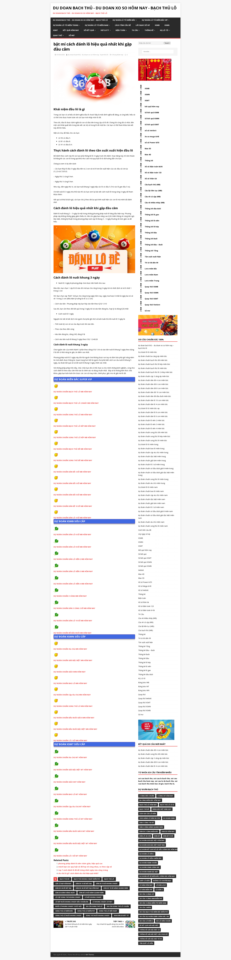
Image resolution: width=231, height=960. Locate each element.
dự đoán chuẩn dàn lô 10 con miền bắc (153, 400)
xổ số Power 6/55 (152, 142)
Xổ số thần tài (151, 178)
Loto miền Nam (151, 275)
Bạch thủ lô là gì (167, 805)
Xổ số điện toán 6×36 (146, 610)
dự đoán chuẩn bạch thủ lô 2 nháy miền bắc (155, 372)
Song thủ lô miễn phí (86, 911)
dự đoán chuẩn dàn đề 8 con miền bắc (153, 388)
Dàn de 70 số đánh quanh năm (115, 888)
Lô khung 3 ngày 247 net (102, 902)
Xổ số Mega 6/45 (144, 586)
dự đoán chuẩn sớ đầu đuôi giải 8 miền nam (155, 511)
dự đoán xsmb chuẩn (148, 863)
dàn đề (157, 836)
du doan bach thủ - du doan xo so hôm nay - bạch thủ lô (88, 55)
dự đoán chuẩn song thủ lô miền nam (153, 526)
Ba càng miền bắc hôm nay (150, 800)
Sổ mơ (71, 35)
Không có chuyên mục (162, 881)
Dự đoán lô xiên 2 (146, 854)
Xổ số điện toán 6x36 (153, 166)
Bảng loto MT (143, 686)
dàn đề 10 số (168, 836)
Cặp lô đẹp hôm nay (63, 884)
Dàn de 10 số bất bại (84, 884)
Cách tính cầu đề (123, 25)
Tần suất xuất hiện (153, 256)
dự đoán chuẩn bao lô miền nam (151, 491)
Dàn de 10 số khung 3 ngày (107, 884)
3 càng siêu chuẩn (146, 796)
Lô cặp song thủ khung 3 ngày (67, 897)
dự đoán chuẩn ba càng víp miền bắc (152, 356)
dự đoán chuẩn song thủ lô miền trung (153, 479)
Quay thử (57, 35)
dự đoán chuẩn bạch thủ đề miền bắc (152, 360)
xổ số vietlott (150, 130)
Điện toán (120, 30)
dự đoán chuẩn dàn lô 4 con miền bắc (153, 404)
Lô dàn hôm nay (146, 885)
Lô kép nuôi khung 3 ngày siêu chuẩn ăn (71, 902)
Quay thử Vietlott (152, 305)
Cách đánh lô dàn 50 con (149, 818)
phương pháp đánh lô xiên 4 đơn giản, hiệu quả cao (80, 863)
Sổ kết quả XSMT (152, 124)
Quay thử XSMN (151, 293)
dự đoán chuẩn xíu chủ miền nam (151, 522)
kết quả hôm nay (152, 106)
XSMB (157, 25)
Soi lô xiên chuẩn (163, 921)
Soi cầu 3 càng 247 (146, 894)
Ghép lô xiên (144, 881)
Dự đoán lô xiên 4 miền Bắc (150, 858)
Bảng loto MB (143, 682)
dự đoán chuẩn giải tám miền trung (152, 460)
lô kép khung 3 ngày (93, 897)
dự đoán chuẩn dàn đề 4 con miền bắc (153, 380)
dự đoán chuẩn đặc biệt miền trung (152, 456)
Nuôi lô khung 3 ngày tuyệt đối (68, 906)
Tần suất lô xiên (146, 943)
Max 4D (148, 154)
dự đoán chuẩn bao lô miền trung (151, 448)
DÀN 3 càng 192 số (146, 823)
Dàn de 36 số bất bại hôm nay (87, 888)
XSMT (55, 30)
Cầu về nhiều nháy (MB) (155, 202)
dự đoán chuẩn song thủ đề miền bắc (153, 432)
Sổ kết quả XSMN (152, 118)
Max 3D (148, 148)
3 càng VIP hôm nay (165, 796)
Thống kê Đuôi (151, 238)
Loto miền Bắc (151, 269)
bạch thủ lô (109, 879)
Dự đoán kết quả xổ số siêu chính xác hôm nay (158, 849)
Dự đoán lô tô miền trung (65, 25)
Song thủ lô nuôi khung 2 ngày (68, 915)
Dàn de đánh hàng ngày (65, 893)
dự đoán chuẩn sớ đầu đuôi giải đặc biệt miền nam (156, 516)
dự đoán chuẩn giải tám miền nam (151, 503)
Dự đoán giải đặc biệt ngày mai (152, 845)
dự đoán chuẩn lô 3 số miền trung (151, 464)
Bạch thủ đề (64, 879)
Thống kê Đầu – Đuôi (154, 244)
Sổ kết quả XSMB (152, 112)
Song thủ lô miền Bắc (64, 911)
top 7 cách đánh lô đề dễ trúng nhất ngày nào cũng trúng (83, 870)
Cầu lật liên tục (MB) (153, 190)
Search (167, 43)
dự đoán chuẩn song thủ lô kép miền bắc (154, 436)
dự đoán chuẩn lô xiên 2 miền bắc (151, 420)
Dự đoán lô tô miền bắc (124, 20)
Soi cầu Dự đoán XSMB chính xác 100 (154, 916)
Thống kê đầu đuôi (153, 208)
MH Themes (90, 955)
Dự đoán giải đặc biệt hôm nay (151, 840)
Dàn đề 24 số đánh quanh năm (91, 893)
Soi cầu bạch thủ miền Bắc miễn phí (153, 912)
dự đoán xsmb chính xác (149, 867)
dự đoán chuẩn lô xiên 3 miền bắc (151, 424)
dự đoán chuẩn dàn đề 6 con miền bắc (153, 384)
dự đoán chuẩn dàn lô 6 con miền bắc (153, 416)
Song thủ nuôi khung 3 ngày (97, 915)
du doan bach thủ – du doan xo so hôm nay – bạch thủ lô (80, 20)
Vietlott (105, 30)
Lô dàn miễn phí (145, 890)
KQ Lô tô (164, 30)
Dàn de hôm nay (168, 832)
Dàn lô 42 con (145, 836)
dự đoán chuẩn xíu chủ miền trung (151, 483)
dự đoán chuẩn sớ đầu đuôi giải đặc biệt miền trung (156, 473)
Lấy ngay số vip (143, 25)
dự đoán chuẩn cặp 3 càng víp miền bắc (153, 376)
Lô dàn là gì (161, 885)
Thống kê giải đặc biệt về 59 (150, 939)
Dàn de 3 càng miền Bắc (148, 832)
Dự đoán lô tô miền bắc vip (155, 20)
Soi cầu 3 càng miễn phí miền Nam (152, 903)
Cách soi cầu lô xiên (147, 814)
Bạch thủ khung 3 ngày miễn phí (87, 879)
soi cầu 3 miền (145, 907)
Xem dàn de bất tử (121, 915)
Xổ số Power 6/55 (145, 582)
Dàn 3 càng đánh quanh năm (151, 827)
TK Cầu (135, 30)
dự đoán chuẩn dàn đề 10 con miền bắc (153, 392)
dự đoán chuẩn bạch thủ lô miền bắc (152, 368)
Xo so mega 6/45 (152, 136)
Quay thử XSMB (151, 287)
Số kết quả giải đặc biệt (149, 925)
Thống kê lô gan (152, 214)
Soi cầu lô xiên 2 (146, 921)
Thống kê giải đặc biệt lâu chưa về (153, 934)
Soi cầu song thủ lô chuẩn (118, 906)
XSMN (166, 25)
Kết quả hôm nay (71, 30)
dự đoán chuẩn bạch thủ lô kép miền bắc (154, 364)
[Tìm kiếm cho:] (158, 52)
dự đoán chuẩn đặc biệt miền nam (151, 499)
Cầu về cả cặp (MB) (153, 196)
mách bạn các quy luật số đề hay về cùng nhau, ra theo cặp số (85, 867)
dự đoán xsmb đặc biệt (148, 872)
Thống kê (149, 30)
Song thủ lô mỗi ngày (108, 911)
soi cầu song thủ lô (94, 906)
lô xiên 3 (159, 890)
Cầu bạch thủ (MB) (152, 184)
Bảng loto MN (143, 690)
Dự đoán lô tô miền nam (96, 25)
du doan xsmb (169, 818)
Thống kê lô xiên (152, 220)
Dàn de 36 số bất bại (63, 888)
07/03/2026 (61, 55)
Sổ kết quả (89, 30)
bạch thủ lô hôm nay (148, 805)
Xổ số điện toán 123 (153, 172)
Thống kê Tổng (151, 250)
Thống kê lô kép (152, 226)
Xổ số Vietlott (143, 590)
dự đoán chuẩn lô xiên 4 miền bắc (151, 428)
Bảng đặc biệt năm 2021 (162, 809)
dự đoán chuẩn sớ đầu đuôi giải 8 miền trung (155, 468)
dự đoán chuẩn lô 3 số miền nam (151, 507)
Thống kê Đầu (151, 232)
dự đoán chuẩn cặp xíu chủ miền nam (153, 495)
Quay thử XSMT (151, 299)
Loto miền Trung (152, 281)
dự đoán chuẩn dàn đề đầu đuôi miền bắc (154, 396)
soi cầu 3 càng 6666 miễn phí (150, 899)
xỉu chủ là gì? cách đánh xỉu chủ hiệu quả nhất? (78, 873)
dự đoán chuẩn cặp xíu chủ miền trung (153, 452)
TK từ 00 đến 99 (151, 263)
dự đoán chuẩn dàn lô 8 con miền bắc (153, 412)
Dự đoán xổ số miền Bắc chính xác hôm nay (157, 876)
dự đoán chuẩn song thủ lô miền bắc (152, 440)
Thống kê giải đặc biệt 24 (149, 930)
